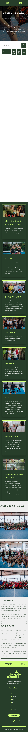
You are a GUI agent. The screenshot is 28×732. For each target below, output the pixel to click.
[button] (20, 3)
